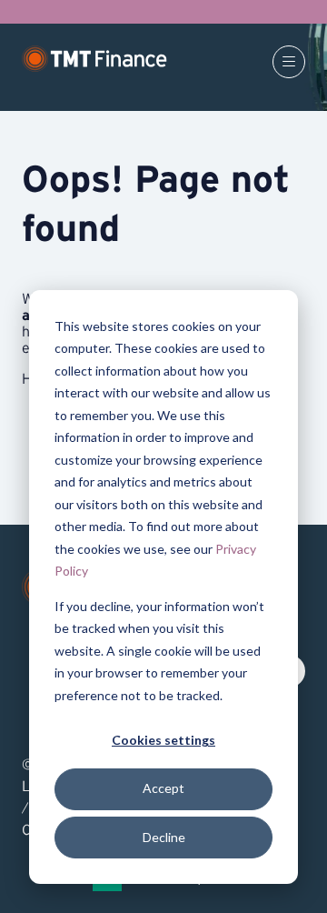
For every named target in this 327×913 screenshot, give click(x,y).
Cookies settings (163, 739)
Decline (164, 837)
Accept (163, 788)
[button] (288, 61)
